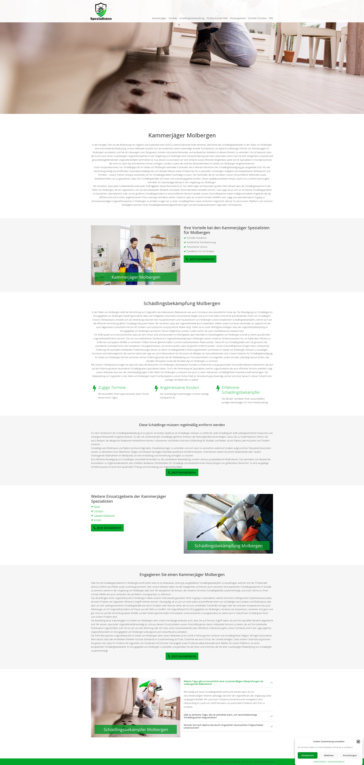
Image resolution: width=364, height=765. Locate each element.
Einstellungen (350, 755)
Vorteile (173, 18)
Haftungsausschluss (264, 761)
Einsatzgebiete (238, 18)
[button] (358, 741)
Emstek (97, 519)
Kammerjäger (159, 18)
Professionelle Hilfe (217, 18)
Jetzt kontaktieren (201, 259)
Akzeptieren (307, 755)
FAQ (271, 18)
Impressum (246, 761)
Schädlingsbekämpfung (191, 18)
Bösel (97, 506)
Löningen (98, 511)
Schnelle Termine (257, 18)
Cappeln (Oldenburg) (104, 515)
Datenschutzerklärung (335, 761)
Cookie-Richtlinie (319, 761)
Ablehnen (329, 755)
